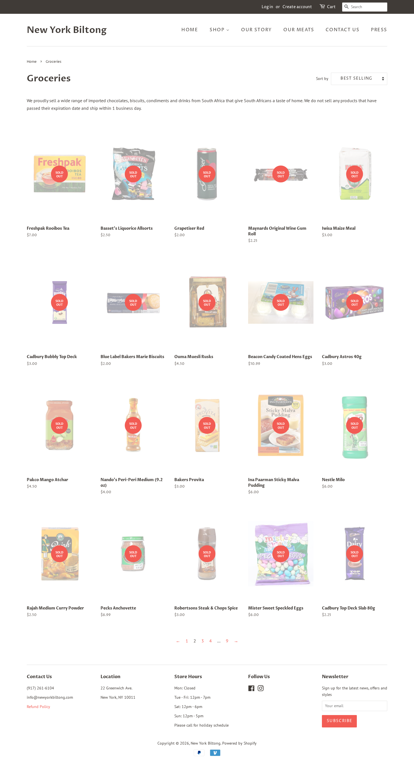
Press (379, 30)
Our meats (298, 30)
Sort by (322, 78)
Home (189, 30)
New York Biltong (67, 30)
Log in (267, 7)
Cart (331, 7)
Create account (297, 7)
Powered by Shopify (239, 743)
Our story (256, 30)
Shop (218, 30)
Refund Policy (38, 706)
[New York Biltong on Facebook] (251, 689)
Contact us (342, 30)
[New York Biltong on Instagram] (260, 689)
